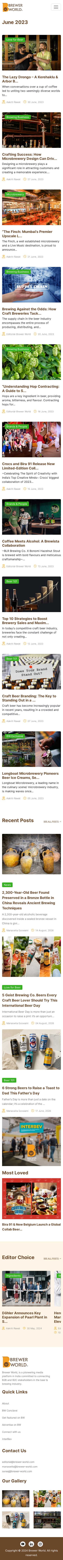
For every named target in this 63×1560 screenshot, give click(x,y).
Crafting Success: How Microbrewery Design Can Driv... (29, 156)
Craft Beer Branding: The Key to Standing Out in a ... (29, 698)
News (7, 884)
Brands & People (16, 426)
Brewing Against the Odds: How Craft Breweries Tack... (29, 311)
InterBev (7, 1438)
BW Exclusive (14, 736)
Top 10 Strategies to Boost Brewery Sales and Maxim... (25, 621)
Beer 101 (11, 581)
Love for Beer (14, 39)
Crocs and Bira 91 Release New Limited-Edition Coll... (28, 466)
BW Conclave (9, 1410)
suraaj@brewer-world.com (17, 1471)
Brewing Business (17, 117)
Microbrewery (15, 194)
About (5, 1403)
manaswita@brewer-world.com (19, 1466)
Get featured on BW (13, 1417)
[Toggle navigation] (56, 7)
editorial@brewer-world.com (18, 1461)
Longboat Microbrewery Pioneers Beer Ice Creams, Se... (30, 775)
